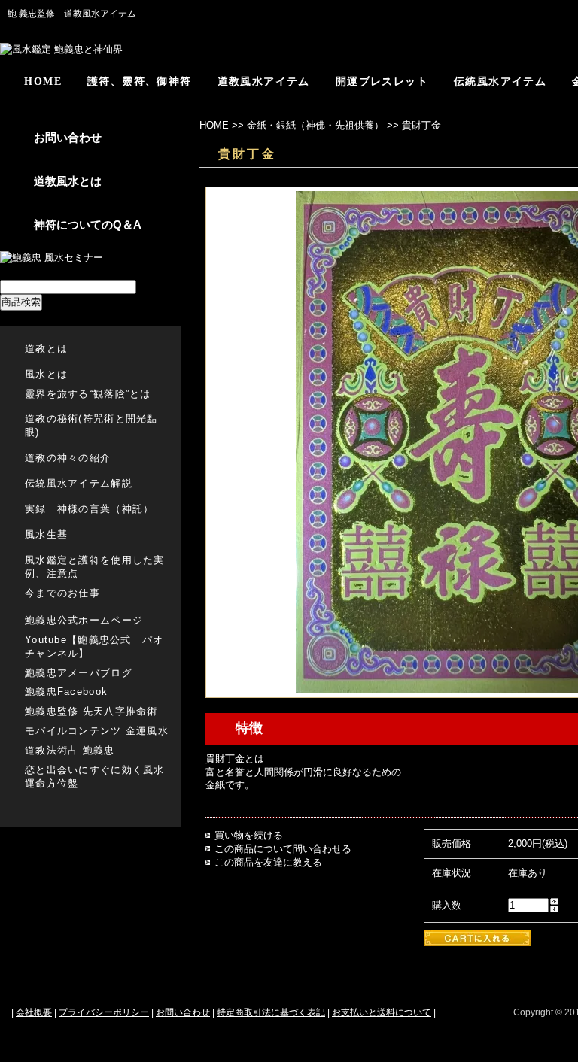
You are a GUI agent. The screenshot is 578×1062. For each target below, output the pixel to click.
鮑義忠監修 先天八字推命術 (91, 711)
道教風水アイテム (264, 81)
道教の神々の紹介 (68, 457)
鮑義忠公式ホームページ (84, 620)
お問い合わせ (68, 137)
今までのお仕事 (62, 593)
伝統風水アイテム (500, 81)
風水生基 (46, 534)
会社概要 (34, 1012)
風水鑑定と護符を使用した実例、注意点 (95, 566)
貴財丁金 (421, 125)
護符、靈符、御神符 (139, 81)
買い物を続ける (248, 835)
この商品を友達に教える (268, 862)
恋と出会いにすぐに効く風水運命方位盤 (95, 776)
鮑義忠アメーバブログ (78, 672)
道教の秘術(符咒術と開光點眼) (91, 425)
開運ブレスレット (382, 81)
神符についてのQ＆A (87, 224)
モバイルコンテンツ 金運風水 (97, 730)
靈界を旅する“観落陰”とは (88, 393)
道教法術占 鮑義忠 (70, 750)
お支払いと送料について (381, 1012)
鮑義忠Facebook (66, 691)
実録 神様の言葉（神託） (89, 508)
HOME (43, 81)
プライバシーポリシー (104, 1012)
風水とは (46, 374)
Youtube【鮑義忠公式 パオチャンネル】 (94, 646)
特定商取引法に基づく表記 (271, 1012)
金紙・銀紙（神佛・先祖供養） (315, 125)
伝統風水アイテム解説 (78, 483)
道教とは (46, 348)
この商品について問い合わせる (282, 848)
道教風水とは (68, 180)
